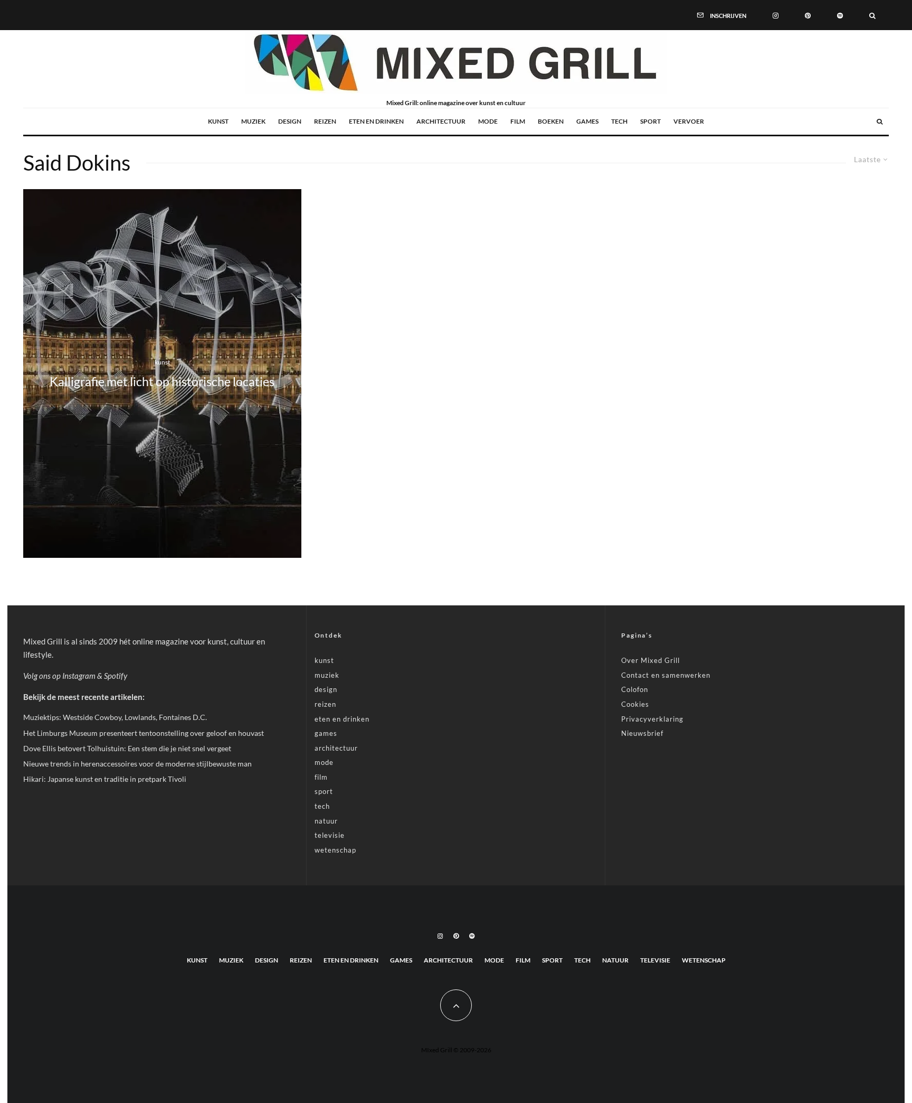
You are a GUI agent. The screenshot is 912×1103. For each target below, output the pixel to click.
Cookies (635, 704)
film (517, 121)
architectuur (441, 121)
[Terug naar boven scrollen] (456, 1005)
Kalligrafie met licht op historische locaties (162, 382)
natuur (326, 821)
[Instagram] (775, 14)
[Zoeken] (872, 14)
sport (650, 121)
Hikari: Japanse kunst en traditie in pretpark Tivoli (104, 778)
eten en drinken (376, 121)
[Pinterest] (808, 14)
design (289, 121)
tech (619, 121)
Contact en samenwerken (665, 675)
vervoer (688, 121)
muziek (253, 121)
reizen (325, 121)
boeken (551, 121)
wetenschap (335, 850)
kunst (218, 121)
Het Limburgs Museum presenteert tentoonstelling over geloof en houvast (143, 732)
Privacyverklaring (652, 719)
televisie (330, 835)
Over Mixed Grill (650, 660)
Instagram (79, 675)
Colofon (634, 689)
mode (488, 121)
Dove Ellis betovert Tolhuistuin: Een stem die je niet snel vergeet (127, 748)
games (587, 121)
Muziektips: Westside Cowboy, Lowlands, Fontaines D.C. (115, 717)
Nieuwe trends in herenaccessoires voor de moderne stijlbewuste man (137, 763)
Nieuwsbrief (642, 733)
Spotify (115, 675)
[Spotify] (840, 14)
